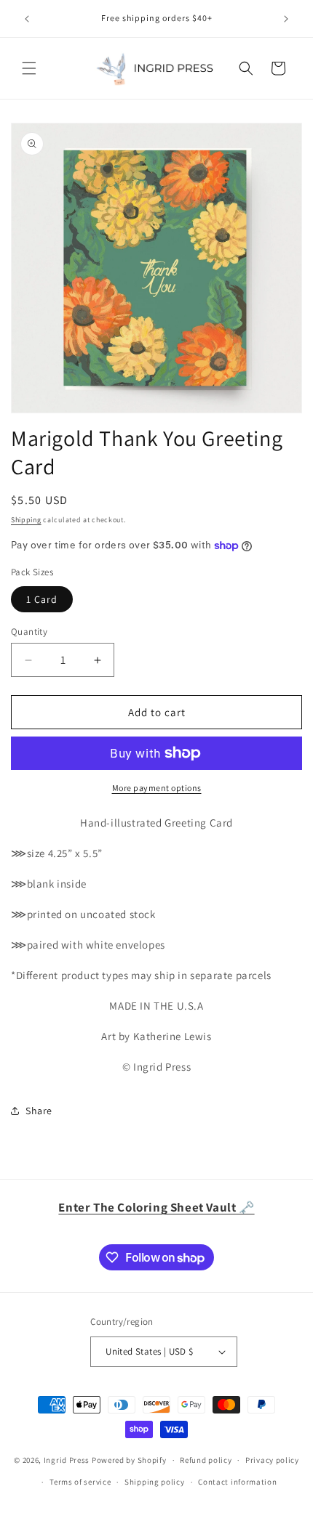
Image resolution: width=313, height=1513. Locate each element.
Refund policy (205, 1460)
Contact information (237, 1482)
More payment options (157, 787)
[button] (29, 68)
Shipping (26, 519)
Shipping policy (154, 1482)
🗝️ (156, 1207)
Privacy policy (272, 1460)
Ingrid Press (67, 1460)
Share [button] (38, 1110)
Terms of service (80, 1482)
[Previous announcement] (27, 19)
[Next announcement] (286, 19)
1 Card (42, 599)
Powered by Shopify (129, 1460)
